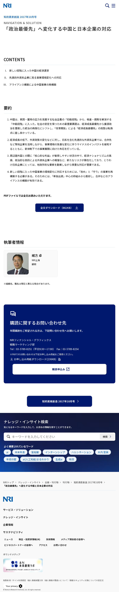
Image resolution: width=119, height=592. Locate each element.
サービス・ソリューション (18, 510)
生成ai (58, 459)
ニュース (8, 539)
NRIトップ (8, 482)
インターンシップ (55, 452)
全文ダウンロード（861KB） (56, 208)
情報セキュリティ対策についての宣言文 (87, 580)
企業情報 (8, 524)
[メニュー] (113, 5)
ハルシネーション (81, 452)
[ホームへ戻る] (7, 6)
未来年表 (20, 452)
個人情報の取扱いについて (56, 580)
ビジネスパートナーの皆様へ (18, 545)
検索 (105, 436)
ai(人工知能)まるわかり (36, 459)
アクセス (43, 545)
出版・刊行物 (51, 482)
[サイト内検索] (107, 5)
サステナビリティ (13, 532)
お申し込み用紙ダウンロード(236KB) (35, 359)
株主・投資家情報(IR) (29, 539)
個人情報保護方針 (35, 580)
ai (7, 452)
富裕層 (35, 452)
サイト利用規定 (19, 580)
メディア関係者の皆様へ (73, 539)
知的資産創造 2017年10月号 (58, 401)
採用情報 (50, 539)
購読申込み (58, 369)
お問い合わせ (60, 545)
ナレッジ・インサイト (29, 482)
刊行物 (66, 482)
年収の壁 (11, 459)
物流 (71, 459)
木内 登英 (103, 452)
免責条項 (7, 580)
